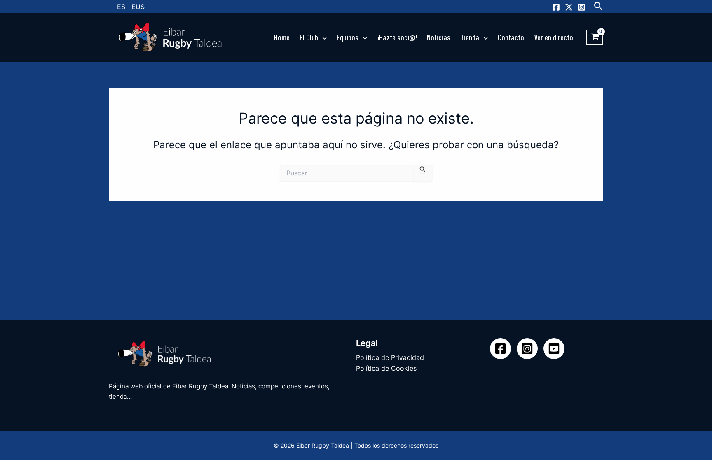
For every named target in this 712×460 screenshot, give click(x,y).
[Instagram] (582, 7)
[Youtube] (553, 348)
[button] (598, 6)
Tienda (469, 37)
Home (282, 37)
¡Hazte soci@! (397, 37)
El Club (309, 37)
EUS (138, 6)
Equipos (347, 37)
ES (121, 6)
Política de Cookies (386, 368)
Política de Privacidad (390, 357)
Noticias (438, 37)
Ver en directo (553, 37)
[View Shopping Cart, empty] (594, 37)
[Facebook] (556, 7)
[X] (569, 7)
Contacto (511, 37)
